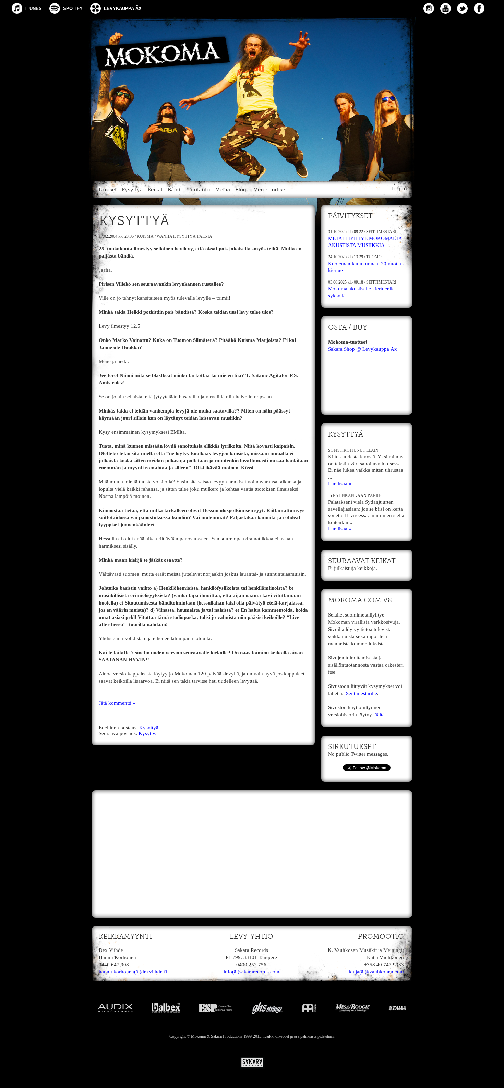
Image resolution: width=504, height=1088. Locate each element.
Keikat (155, 189)
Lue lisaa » (339, 483)
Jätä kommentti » (117, 703)
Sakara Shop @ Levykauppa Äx (362, 349)
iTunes (33, 8)
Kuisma (145, 236)
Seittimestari (381, 231)
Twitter (462, 8)
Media (222, 189)
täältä (379, 714)
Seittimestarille (361, 693)
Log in (399, 188)
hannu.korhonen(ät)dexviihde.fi (133, 972)
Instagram (428, 8)
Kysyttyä (132, 189)
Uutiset (108, 189)
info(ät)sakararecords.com (251, 972)
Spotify (73, 8)
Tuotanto (198, 189)
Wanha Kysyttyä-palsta (184, 236)
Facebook (479, 8)
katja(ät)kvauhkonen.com (376, 972)
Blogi (241, 189)
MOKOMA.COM (252, 97)
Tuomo (374, 256)
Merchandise (269, 189)
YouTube (445, 8)
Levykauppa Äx (123, 8)
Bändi (175, 189)
